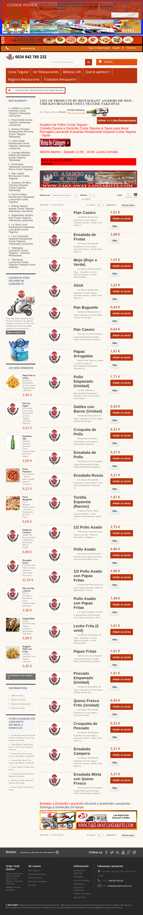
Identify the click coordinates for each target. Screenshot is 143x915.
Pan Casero (84, 329)
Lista (135, 197)
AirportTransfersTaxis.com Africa (30, 907)
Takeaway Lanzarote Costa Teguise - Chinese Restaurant (19, 252)
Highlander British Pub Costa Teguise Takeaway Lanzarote (21, 218)
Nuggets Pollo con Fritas (27, 649)
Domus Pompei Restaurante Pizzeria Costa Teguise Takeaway (21, 133)
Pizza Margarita (27, 498)
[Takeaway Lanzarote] (26, 57)
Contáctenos (79, 884)
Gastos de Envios (18, 700)
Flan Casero (85, 213)
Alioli (78, 285)
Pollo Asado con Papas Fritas (85, 603)
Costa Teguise (18, 71)
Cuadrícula (128, 197)
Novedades (78, 877)
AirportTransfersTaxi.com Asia (82, 907)
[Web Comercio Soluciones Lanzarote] (19, 350)
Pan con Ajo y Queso (28, 589)
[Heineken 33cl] (13, 442)
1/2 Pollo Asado (88, 527)
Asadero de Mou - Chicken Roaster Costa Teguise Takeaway (20, 186)
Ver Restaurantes (46, 71)
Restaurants (18, 100)
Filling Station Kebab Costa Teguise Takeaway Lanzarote (21, 209)
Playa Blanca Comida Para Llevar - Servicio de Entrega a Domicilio (21, 747)
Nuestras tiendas (17, 708)
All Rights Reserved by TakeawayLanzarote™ (39, 905)
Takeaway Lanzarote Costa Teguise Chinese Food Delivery (22, 263)
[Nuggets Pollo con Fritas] (13, 653)
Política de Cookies (82, 894)
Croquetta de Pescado (85, 726)
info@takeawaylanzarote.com (120, 886)
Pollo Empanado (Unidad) (83, 381)
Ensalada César (26, 561)
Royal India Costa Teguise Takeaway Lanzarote (20, 122)
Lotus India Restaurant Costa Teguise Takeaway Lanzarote (19, 144)
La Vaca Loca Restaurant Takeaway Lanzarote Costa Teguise (21, 228)
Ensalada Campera (82, 751)
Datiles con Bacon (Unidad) (88, 409)
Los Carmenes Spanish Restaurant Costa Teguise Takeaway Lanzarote (21, 240)
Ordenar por (45, 195)
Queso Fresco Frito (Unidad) (86, 703)
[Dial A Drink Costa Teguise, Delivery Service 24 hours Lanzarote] (88, 820)
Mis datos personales (37, 881)
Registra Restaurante (23, 79)
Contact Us (131, 48)
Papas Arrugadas (83, 353)
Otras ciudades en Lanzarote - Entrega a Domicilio (22, 723)
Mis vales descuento (37, 874)
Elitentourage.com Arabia (110, 907)
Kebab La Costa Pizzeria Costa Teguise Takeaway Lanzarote (19, 112)
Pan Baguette (86, 307)
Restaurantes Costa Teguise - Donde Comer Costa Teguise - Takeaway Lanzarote (14, 879)
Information (18, 688)
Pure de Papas (26, 404)
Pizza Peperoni (26, 470)
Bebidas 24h (72, 71)
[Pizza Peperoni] (13, 475)
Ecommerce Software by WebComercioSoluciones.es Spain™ (92, 905)
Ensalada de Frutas (85, 237)
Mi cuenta (34, 866)
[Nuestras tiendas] (21, 303)
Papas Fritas (85, 651)
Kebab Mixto (28, 618)
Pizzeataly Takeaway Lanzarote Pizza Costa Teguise (21, 167)
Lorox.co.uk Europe (56, 907)
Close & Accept (125, 15)
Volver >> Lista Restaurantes (117, 120)
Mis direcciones (35, 878)
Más (41, 189)
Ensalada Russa (88, 475)
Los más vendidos (21, 368)
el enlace (62, 9)
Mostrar (83, 195)
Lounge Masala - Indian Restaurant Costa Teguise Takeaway (20, 156)
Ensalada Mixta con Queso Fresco (87, 778)
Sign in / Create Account (99, 48)
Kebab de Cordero (27, 531)
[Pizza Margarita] (13, 503)
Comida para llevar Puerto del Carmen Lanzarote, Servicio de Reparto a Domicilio (22, 737)
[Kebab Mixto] (13, 625)
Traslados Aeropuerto (60, 79)
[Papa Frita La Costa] (13, 382)
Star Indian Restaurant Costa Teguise (19, 176)
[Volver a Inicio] (9, 90)
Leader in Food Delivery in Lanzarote (19, 280)
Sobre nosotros (16, 696)
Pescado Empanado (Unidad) (83, 677)
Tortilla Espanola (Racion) (82, 501)
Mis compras (34, 871)
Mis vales (32, 885)
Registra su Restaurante (20, 704)
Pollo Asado (85, 549)
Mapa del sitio (80, 897)
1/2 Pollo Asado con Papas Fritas (88, 575)
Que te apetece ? (97, 71)
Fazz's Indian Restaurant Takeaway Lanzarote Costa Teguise (21, 198)
